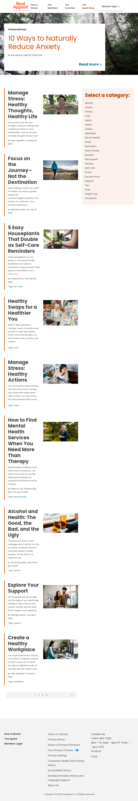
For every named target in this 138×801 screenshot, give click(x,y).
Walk (87, 189)
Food (87, 116)
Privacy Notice (56, 739)
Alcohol (89, 103)
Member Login (13, 743)
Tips (87, 185)
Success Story (92, 176)
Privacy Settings (57, 755)
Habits (88, 120)
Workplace (91, 198)
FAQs (94, 756)
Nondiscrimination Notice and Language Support (65, 778)
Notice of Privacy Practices (64, 744)
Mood (88, 141)
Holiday (89, 129)
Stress (88, 172)
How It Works (34, 6)
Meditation (90, 133)
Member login (109, 6)
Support (89, 181)
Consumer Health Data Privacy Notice (66, 763)
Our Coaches (70, 6)
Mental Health (92, 137)
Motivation (90, 146)
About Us (53, 785)
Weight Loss (91, 193)
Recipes (89, 163)
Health (88, 124)
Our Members (53, 6)
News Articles (92, 150)
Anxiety (89, 107)
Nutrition (89, 155)
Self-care (90, 167)
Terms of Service (58, 734)
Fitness (88, 111)
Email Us (96, 751)
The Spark (10, 738)
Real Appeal (91, 159)
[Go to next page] (72, 695)
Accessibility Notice (59, 770)
